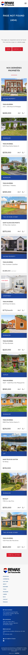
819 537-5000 (8, 624)
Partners (5, 586)
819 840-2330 (8, 634)
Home (8, 49)
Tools (4, 589)
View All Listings (14, 555)
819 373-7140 (8, 615)
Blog (4, 596)
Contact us (17, 49)
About (4, 584)
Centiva (16, 653)
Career (5, 594)
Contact (5, 599)
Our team (5, 581)
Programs (5, 591)
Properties (6, 576)
